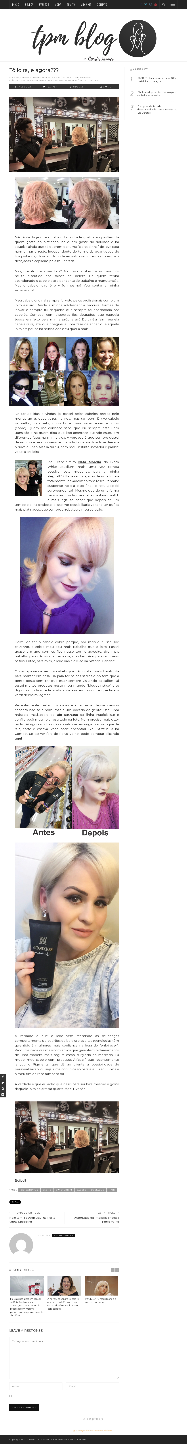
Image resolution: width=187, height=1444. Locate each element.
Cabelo (25, 77)
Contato (102, 4)
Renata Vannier (42, 77)
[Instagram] (150, 4)
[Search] (164, 4)
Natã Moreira (89, 462)
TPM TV (71, 4)
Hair (81, 80)
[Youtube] (155, 4)
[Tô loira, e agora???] (64, 134)
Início (15, 4)
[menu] (173, 4)
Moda (58, 4)
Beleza (29, 4)
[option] (27, 1296)
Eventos (44, 4)
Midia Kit (86, 4)
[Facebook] (141, 4)
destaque (71, 80)
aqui (18, 738)
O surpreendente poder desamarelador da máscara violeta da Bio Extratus (157, 109)
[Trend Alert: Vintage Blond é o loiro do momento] (101, 1286)
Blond (34, 80)
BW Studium (47, 80)
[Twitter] (145, 4)
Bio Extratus (22, 80)
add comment (83, 77)
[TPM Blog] (94, 35)
